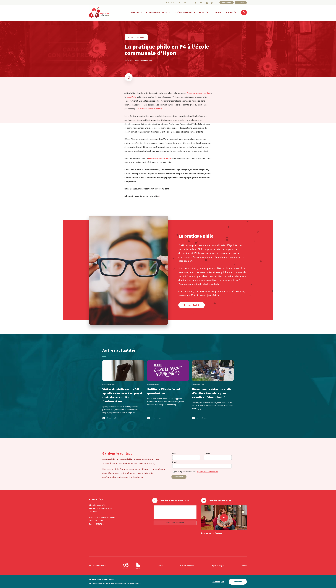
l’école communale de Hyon (199, 93)
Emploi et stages (217, 566)
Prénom (207, 453)
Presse (244, 566)
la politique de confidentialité (207, 472)
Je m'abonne (179, 477)
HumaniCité (183, 3)
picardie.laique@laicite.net (104, 517)
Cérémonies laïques (183, 12)
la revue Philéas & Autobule (150, 108)
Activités (203, 12)
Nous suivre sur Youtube (211, 533)
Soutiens (160, 566)
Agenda (218, 12)
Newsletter (226, 2)
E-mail (174, 462)
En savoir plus (218, 581)
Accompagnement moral (156, 12)
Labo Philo (170, 3)
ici (160, 196)
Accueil (130, 37)
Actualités (231, 12)
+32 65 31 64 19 (98, 521)
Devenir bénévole (187, 566)
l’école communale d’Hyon (160, 158)
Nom (174, 453)
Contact (241, 2)
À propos (135, 12)
